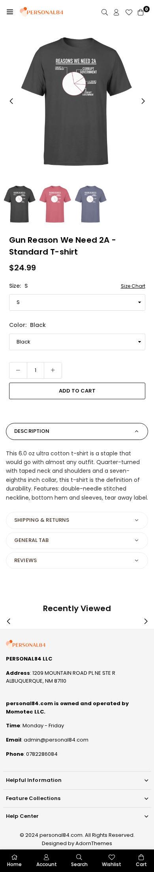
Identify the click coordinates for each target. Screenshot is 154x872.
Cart (141, 864)
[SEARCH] (105, 12)
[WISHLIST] (128, 12)
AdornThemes (93, 843)
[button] (10, 12)
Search (79, 864)
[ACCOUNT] (116, 12)
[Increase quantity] (53, 370)
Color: (27, 325)
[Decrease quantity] (18, 370)
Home (14, 864)
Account (46, 864)
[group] (77, 101)
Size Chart (133, 286)
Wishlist (111, 864)
